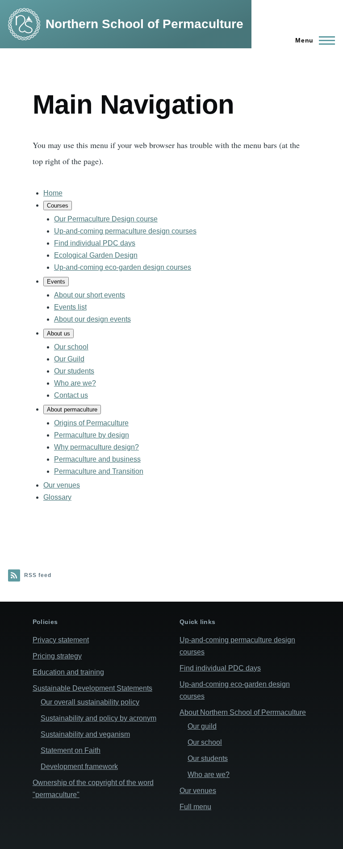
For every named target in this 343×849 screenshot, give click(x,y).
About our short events (89, 295)
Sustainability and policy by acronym (98, 718)
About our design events (92, 319)
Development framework (79, 766)
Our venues (61, 485)
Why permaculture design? (96, 447)
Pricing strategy (57, 656)
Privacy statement (61, 640)
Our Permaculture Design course (106, 219)
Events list (70, 307)
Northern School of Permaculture (144, 24)
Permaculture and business (97, 459)
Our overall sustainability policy (90, 702)
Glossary (57, 497)
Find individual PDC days (94, 243)
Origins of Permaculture (91, 423)
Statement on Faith (70, 750)
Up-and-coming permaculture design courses (125, 231)
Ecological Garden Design (96, 255)
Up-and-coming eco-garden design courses (122, 267)
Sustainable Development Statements (92, 688)
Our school (71, 347)
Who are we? (75, 383)
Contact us (71, 395)
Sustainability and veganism (85, 734)
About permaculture (72, 409)
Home (53, 193)
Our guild (202, 726)
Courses (57, 205)
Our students (74, 371)
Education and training (68, 672)
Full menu (195, 807)
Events (56, 281)
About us (58, 333)
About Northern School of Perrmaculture (243, 712)
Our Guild (69, 359)
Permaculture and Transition (98, 471)
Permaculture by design (91, 435)
